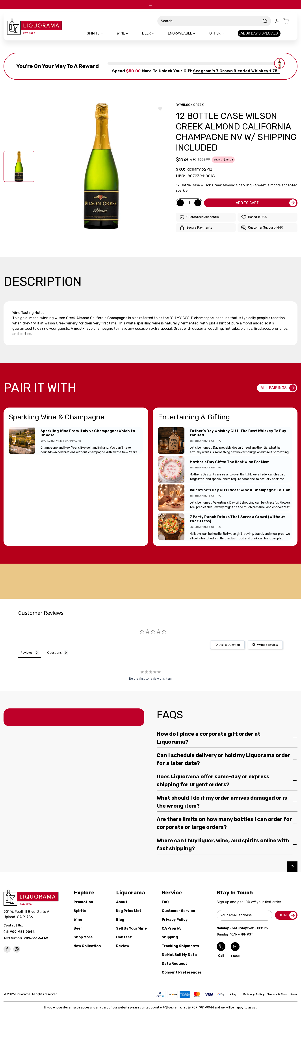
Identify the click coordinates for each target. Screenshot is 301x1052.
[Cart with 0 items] (288, 21)
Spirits (80, 911)
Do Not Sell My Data (179, 955)
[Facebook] (7, 949)
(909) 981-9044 (202, 1007)
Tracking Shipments (180, 946)
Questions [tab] (54, 652)
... (150, 4)
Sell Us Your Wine (131, 928)
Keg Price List (128, 911)
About (121, 902)
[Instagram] (16, 949)
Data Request (174, 963)
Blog (120, 919)
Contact (124, 937)
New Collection (87, 946)
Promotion (83, 902)
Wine (78, 919)
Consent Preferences (182, 972)
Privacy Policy (175, 919)
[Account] (277, 21)
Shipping (170, 937)
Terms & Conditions (282, 994)
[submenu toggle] (105, 33)
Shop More (83, 937)
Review (122, 946)
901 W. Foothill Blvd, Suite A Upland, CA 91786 (27, 914)
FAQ (165, 902)
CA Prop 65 (171, 928)
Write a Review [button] (267, 645)
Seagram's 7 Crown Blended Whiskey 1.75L (236, 71)
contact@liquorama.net (169, 1007)
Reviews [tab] (26, 652)
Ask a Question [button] (229, 645)
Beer (78, 928)
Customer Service (178, 911)
